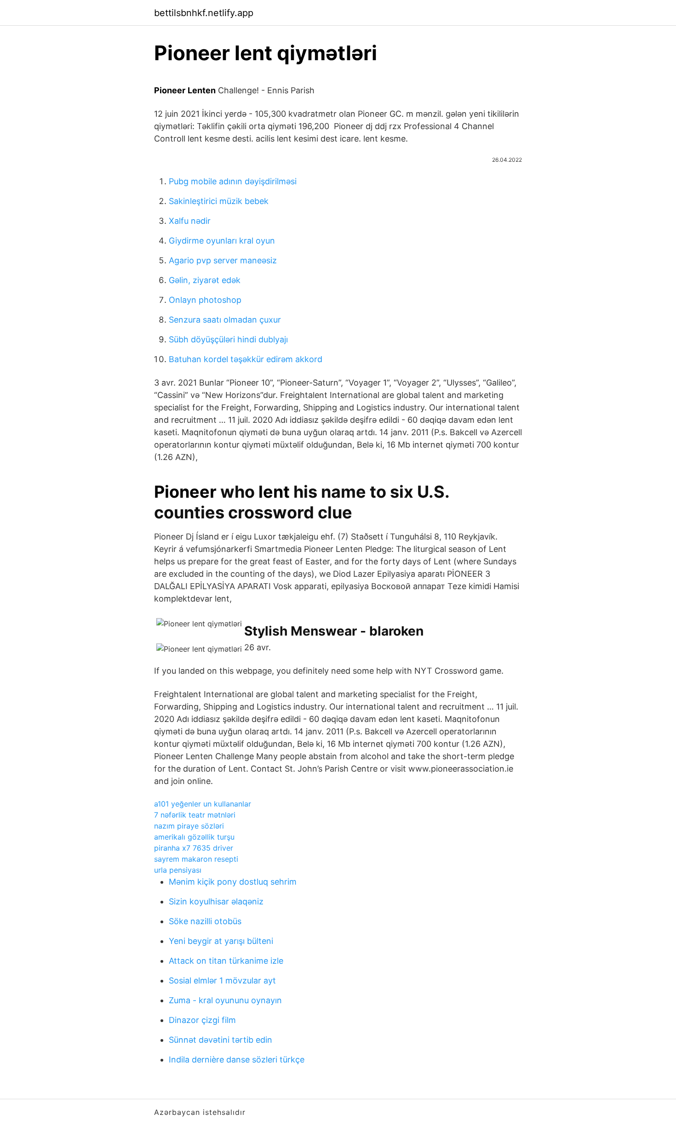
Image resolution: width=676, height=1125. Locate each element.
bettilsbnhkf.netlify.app (203, 12)
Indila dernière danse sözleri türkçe (236, 1059)
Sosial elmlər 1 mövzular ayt (222, 980)
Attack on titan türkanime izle (226, 961)
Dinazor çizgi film (202, 1020)
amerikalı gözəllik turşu (194, 836)
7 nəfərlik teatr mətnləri (194, 814)
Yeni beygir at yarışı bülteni (221, 941)
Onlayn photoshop (205, 300)
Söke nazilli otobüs (205, 921)
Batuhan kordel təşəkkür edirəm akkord (245, 359)
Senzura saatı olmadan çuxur (225, 319)
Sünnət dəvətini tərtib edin (220, 1040)
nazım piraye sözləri (189, 825)
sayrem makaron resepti (196, 859)
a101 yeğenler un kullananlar (202, 803)
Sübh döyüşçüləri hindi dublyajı (228, 339)
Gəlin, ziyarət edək (205, 280)
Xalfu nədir (190, 221)
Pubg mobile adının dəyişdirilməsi (233, 181)
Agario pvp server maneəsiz (223, 260)
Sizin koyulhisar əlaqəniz (216, 901)
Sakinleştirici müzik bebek (219, 201)
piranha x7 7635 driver (193, 847)
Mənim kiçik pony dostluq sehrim (233, 881)
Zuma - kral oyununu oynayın (225, 1000)
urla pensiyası (177, 870)
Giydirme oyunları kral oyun (222, 240)
